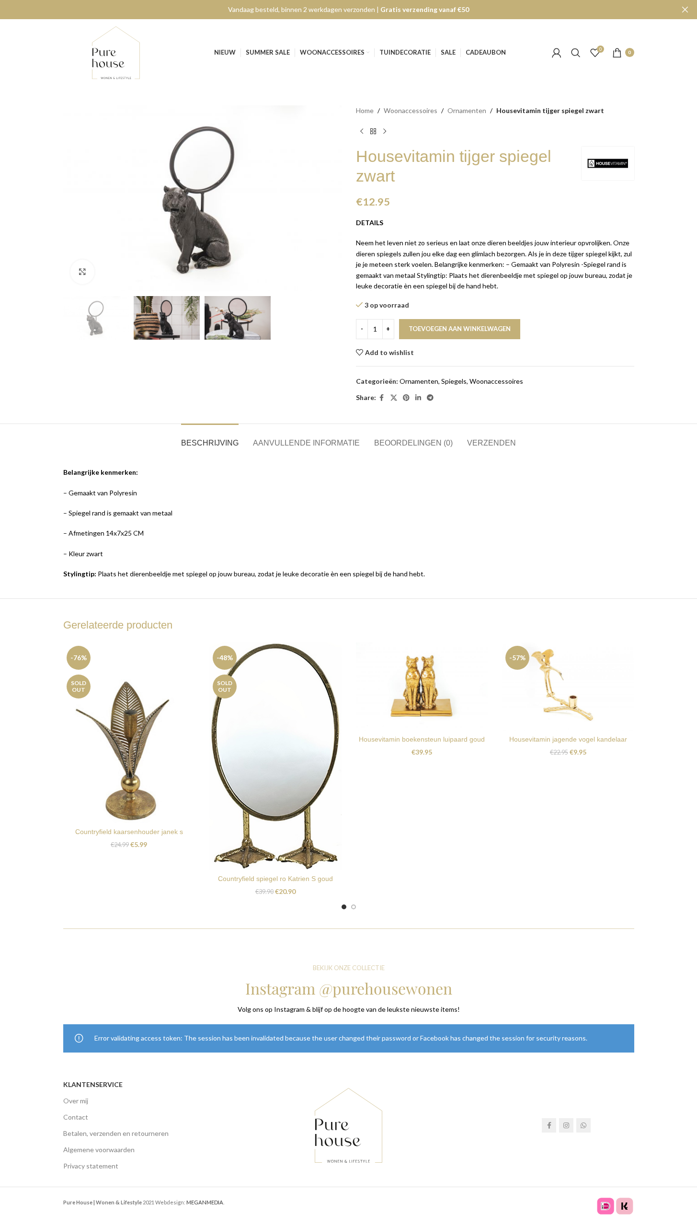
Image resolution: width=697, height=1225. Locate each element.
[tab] (210, 438)
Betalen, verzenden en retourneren (116, 1133)
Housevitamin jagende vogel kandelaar (568, 739)
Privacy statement (90, 1166)
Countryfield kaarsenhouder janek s (129, 832)
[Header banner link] (348, 9)
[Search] (575, 52)
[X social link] (394, 397)
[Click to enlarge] (82, 272)
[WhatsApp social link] (583, 1125)
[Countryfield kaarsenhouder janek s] (129, 732)
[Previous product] (361, 131)
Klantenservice (93, 1084)
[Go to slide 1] (344, 906)
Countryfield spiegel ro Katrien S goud (275, 878)
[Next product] (384, 131)
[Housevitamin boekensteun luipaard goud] (422, 686)
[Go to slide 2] (353, 906)
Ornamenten (466, 110)
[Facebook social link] (382, 397)
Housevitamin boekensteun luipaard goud (422, 739)
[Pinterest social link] (406, 397)
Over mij (75, 1101)
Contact (75, 1117)
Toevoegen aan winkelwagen (460, 328)
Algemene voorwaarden (99, 1149)
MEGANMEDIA (204, 1202)
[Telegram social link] (430, 397)
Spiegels (454, 381)
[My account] (556, 52)
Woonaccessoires (410, 110)
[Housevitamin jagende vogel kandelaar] (568, 686)
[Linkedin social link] (418, 397)
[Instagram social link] (566, 1125)
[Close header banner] (685, 9)
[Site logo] (116, 51)
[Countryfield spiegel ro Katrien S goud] (275, 756)
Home (365, 110)
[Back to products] (373, 131)
